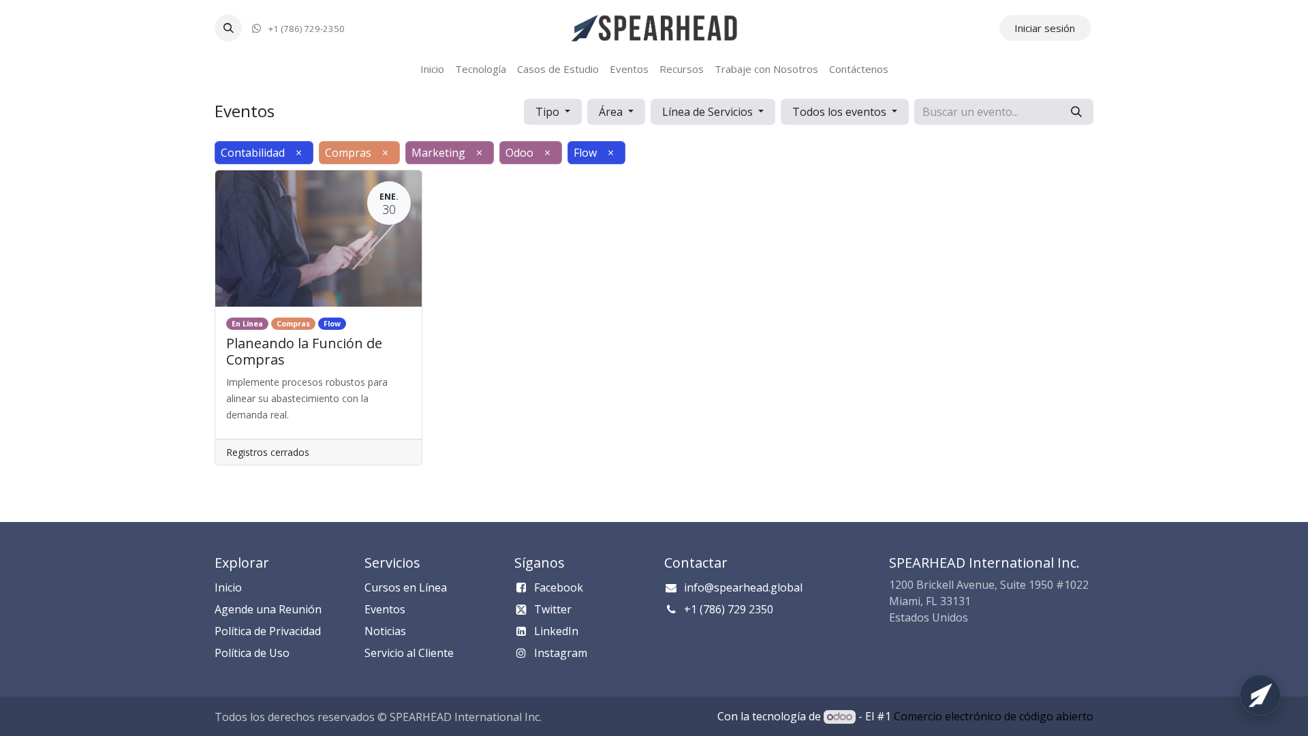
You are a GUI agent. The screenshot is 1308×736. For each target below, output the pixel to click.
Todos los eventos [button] (840, 111)
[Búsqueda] (1076, 112)
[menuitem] (432, 69)
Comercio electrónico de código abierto (993, 716)
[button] (228, 28)
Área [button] (612, 111)
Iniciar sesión (1044, 28)
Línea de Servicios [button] (709, 111)
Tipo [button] (548, 111)
